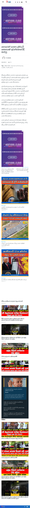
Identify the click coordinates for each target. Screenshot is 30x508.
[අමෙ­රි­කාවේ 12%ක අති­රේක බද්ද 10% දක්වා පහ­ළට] (15, 262)
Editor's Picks (7, 65)
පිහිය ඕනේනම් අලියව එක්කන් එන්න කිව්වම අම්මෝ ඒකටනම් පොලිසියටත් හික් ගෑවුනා (14, 497)
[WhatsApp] (15, 296)
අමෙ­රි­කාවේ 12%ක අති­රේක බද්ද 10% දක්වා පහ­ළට (14, 279)
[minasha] (4, 58)
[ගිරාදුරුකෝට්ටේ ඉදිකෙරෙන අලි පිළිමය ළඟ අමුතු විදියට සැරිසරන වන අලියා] (15, 348)
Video (3, 419)
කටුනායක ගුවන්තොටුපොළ (17, 65)
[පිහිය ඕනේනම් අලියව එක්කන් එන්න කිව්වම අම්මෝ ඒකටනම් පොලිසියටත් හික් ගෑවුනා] (15, 329)
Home (2, 43)
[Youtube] (22, 2)
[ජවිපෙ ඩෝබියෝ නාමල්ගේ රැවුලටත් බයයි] (15, 310)
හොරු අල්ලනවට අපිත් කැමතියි (9, 356)
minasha (9, 57)
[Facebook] (16, 2)
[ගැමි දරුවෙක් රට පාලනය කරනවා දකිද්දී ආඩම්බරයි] (15, 382)
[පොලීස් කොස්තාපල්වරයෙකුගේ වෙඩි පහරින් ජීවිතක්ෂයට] (15, 190)
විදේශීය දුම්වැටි (9, 67)
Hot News (6, 43)
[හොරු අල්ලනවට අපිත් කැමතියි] (15, 366)
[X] (20, 2)
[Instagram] (18, 2)
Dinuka (6, 392)
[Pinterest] (15, 292)
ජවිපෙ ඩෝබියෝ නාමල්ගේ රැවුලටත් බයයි (12, 301)
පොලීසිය (3, 67)
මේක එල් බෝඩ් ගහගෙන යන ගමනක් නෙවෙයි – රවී (22, 170)
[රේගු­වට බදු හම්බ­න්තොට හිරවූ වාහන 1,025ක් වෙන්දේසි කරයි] (15, 226)
